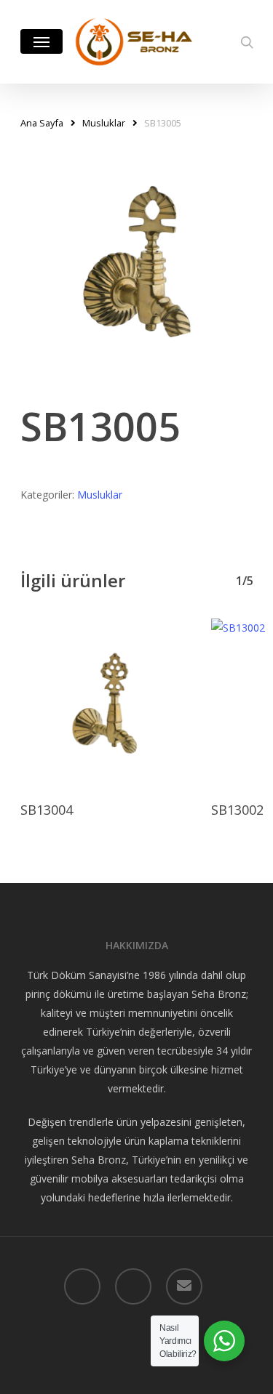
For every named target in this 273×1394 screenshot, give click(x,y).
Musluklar (103, 122)
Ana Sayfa (41, 122)
